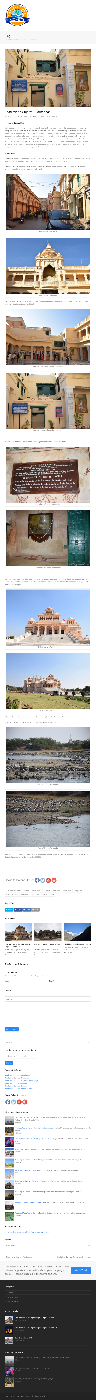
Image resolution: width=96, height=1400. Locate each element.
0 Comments (53, 116)
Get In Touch (81, 1270)
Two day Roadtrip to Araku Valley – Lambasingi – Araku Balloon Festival (42, 1117)
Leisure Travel (13, 1302)
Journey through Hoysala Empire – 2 (28, 1202)
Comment (8, 1000)
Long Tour (78, 891)
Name (7, 981)
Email (51, 981)
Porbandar (25, 895)
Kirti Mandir (67, 891)
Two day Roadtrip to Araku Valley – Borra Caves (33, 1138)
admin (25, 116)
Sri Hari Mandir (48, 895)
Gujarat (47, 891)
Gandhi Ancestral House (32, 891)
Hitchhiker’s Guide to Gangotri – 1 (77, 944)
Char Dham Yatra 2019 (23, 1338)
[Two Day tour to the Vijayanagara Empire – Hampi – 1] (9, 1330)
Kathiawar (56, 891)
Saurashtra (36, 895)
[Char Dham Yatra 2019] (9, 1340)
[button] (9, 910)
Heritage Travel (38, 116)
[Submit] (89, 1042)
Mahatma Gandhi (12, 895)
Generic (11, 1292)
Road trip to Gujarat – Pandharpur (17, 1075)
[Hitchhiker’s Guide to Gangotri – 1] (77, 932)
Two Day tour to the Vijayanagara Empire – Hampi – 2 (18, 945)
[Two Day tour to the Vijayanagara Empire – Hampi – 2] (18, 932)
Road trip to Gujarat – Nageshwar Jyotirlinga (21, 1080)
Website (8, 990)
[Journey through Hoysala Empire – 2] (48, 932)
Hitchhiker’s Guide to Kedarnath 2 (28, 1149)
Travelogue (9, 40)
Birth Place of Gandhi (13, 891)
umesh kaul (12, 1232)
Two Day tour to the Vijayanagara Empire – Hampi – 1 (36, 1328)
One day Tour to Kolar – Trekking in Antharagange (34, 1128)
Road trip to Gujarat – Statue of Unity (18, 1088)
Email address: (10, 1056)
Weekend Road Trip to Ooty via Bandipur (30, 1213)
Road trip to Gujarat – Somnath (16, 1086)
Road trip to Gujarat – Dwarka (16, 1083)
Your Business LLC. (19, 1396)
